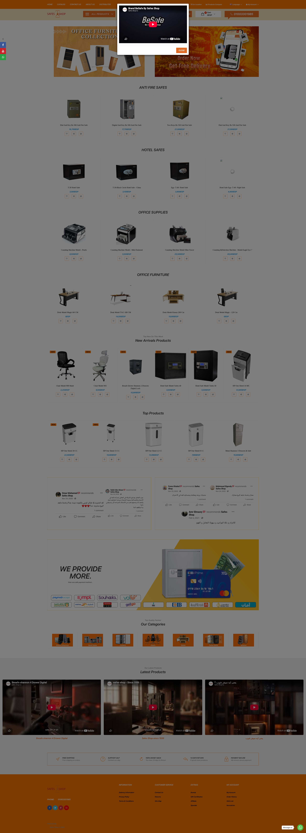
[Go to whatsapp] (300, 827)
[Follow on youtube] (3, 51)
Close (182, 50)
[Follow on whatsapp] (3, 57)
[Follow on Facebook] (3, 45)
